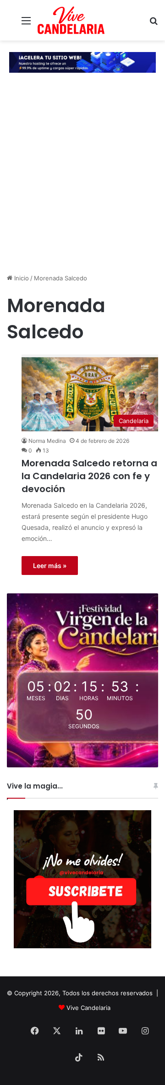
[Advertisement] (82, 184)
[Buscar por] (153, 23)
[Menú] (26, 23)
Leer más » (49, 565)
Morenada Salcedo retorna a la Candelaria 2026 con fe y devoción (89, 476)
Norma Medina (47, 440)
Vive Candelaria (88, 1007)
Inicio (20, 278)
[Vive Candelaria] (71, 20)
